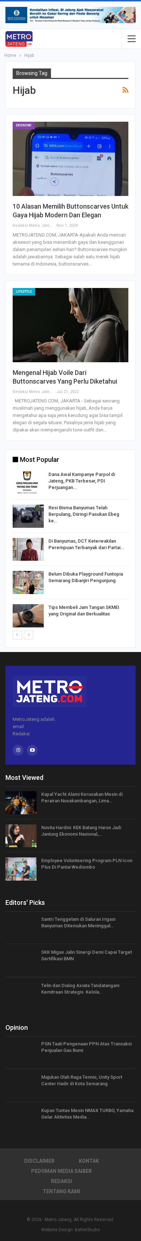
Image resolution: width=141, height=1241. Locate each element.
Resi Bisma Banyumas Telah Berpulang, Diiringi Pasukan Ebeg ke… (83, 514)
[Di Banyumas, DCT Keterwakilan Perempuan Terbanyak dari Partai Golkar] (28, 549)
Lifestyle (24, 291)
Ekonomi (23, 125)
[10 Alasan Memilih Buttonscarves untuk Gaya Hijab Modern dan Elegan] (70, 159)
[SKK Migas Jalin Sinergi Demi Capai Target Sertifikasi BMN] (21, 960)
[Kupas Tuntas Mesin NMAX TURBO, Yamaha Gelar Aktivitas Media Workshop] (21, 1119)
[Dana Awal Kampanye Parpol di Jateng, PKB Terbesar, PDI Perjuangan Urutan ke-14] (28, 482)
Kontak (89, 1161)
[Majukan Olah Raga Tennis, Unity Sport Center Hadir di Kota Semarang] (21, 1085)
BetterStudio (87, 1229)
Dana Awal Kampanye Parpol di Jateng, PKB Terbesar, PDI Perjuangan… (81, 481)
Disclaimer (39, 1161)
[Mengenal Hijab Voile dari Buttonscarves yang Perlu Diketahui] (70, 325)
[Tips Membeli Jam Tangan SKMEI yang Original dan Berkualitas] (28, 615)
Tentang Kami (61, 1191)
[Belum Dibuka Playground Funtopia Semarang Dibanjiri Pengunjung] (28, 582)
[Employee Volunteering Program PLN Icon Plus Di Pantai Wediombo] (21, 869)
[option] (70, 550)
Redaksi (61, 1181)
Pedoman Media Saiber (61, 1171)
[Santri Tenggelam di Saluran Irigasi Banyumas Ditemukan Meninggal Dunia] (21, 927)
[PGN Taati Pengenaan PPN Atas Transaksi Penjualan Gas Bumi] (21, 1052)
